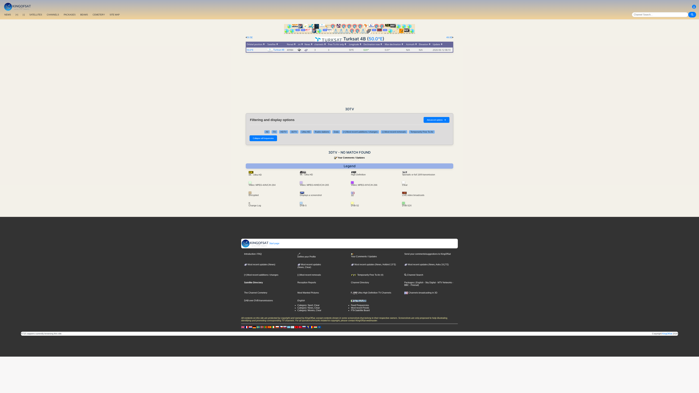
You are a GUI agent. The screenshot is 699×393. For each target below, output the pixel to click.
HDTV (284, 132)
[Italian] (273, 327)
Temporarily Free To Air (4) (370, 275)
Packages (409, 282)
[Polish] (277, 327)
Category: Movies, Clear (309, 310)
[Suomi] (292, 327)
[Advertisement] (349, 79)
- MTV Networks (444, 282)
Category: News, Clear (308, 308)
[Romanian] (311, 327)
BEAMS (84, 14)
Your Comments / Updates (351, 157)
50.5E (250, 37)
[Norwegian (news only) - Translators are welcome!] (262, 327)
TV (274, 132)
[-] (24, 14)
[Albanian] (319, 327)
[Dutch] (250, 327)
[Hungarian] (315, 327)
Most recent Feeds (360, 308)
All (267, 132)
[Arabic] (296, 327)
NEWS (7, 14)
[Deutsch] (254, 327)
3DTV (294, 132)
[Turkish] (300, 327)
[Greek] (288, 327)
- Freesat (413, 285)
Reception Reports (306, 282)
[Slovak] (285, 327)
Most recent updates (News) (261, 264)
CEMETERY (99, 14)
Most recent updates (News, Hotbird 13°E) (375, 264)
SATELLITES (35, 14)
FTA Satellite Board (360, 310)
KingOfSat (667, 333)
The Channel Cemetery (255, 292)
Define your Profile (306, 256)
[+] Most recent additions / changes (360, 132)
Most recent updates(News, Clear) (309, 266)
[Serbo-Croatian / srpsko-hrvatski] (307, 327)
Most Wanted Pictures (308, 292)
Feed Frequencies (360, 305)
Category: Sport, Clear (308, 305)
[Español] (269, 327)
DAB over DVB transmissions (258, 300)
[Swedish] (258, 327)
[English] (242, 327)
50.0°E (376, 38)
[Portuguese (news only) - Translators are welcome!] (265, 327)
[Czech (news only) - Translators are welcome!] (281, 327)
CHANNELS (53, 14)
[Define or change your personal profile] (694, 7)
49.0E (449, 37)
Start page (274, 243)
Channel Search (414, 275)
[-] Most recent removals (394, 132)
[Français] (246, 327)
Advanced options (436, 120)
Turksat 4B (278, 49)
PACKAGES (70, 14)
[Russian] (304, 327)
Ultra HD (306, 132)
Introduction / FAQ (253, 254)
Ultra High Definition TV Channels (374, 292)
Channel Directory (360, 282)
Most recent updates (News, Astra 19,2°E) (428, 264)
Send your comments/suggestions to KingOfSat (427, 254)
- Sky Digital (429, 282)
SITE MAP (115, 14)
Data (336, 132)
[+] (17, 14)
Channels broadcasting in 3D (422, 292)
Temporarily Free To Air (421, 132)
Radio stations (322, 132)
